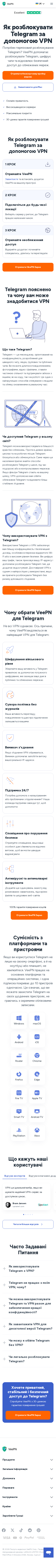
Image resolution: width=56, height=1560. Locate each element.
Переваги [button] (8, 1487)
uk (40, 3)
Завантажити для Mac (30, 87)
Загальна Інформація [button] (14, 1469)
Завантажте (11, 179)
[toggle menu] (52, 4)
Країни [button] (6, 1506)
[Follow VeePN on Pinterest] (38, 1530)
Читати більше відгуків (26, 1224)
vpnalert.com (10, 1185)
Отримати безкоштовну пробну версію (28, 75)
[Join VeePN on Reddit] (29, 1530)
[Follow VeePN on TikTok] (21, 1530)
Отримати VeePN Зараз (28, 267)
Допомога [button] (8, 1478)
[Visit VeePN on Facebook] (3, 1530)
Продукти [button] (8, 1459)
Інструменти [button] (9, 1497)
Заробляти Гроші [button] (12, 1515)
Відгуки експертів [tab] (14, 1175)
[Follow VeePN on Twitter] (12, 1530)
